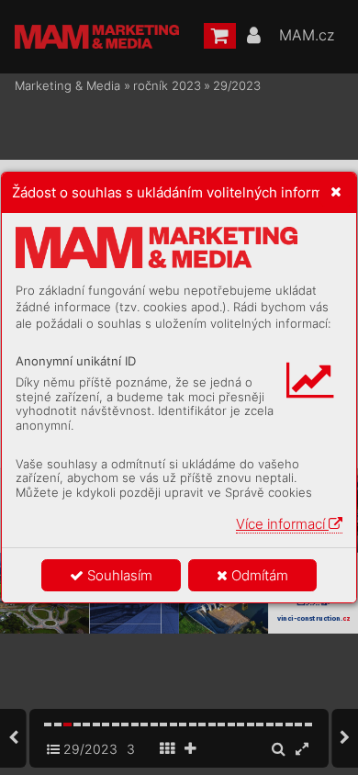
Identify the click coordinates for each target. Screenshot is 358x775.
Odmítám (258, 575)
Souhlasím (118, 575)
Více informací (282, 524)
